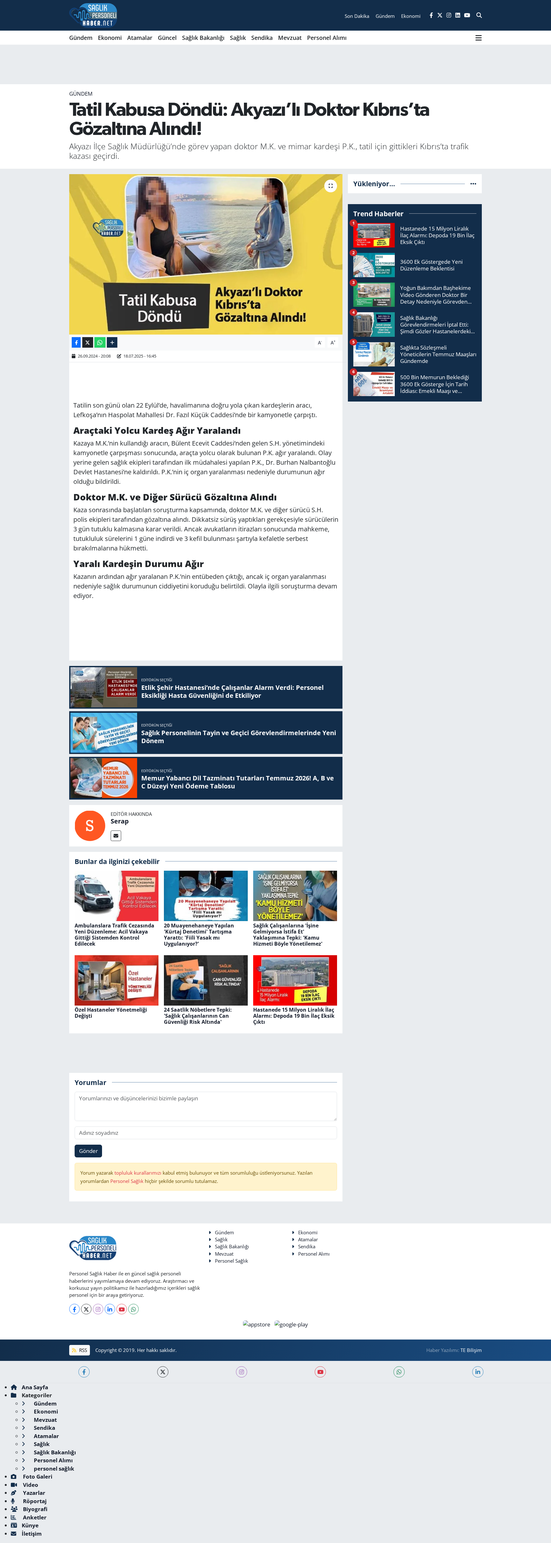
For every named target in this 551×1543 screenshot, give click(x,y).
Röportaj (34, 1501)
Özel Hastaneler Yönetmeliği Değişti (111, 1012)
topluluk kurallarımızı (138, 1173)
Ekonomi (110, 37)
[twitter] (162, 1371)
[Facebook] (74, 1309)
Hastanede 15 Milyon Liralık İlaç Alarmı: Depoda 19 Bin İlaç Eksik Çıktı (293, 1015)
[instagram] (241, 1371)
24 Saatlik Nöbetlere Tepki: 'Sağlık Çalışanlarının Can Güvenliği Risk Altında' (198, 1015)
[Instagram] (98, 1309)
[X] (86, 1309)
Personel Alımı (327, 37)
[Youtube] (121, 1309)
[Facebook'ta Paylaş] (76, 342)
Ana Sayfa (35, 1387)
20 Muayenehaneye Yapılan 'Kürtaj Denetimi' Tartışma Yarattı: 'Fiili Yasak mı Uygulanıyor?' (199, 935)
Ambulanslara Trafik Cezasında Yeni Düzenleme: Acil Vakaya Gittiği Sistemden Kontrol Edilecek (114, 935)
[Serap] (90, 825)
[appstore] (257, 1323)
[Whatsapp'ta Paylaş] (100, 342)
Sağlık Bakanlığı (203, 37)
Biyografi (35, 1509)
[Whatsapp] (133, 1309)
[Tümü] (473, 183)
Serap (120, 821)
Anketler (34, 1517)
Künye (30, 1525)
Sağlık (238, 37)
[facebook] (84, 1371)
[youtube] (320, 1371)
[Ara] (479, 15)
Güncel (167, 37)
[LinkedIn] (110, 1309)
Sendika (262, 37)
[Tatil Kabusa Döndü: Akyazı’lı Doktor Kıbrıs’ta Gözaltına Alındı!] (205, 254)
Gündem (80, 37)
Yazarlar (33, 1492)
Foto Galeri (37, 1476)
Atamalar (139, 37)
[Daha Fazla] (112, 342)
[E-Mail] (116, 836)
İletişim (32, 1533)
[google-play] (291, 1323)
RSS (82, 1350)
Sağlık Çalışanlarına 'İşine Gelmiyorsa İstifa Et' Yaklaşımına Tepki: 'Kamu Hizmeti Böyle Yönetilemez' (287, 935)
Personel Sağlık (126, 1181)
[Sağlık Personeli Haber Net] (93, 15)
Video (30, 1484)
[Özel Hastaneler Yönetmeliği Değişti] (116, 979)
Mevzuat (290, 37)
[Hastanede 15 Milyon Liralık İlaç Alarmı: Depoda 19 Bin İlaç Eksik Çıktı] (295, 979)
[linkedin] (477, 1371)
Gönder (88, 1151)
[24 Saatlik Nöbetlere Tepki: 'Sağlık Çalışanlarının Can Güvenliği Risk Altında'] (206, 979)
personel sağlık (53, 1468)
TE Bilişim (471, 1350)
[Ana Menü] (478, 38)
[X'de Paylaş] (87, 342)
